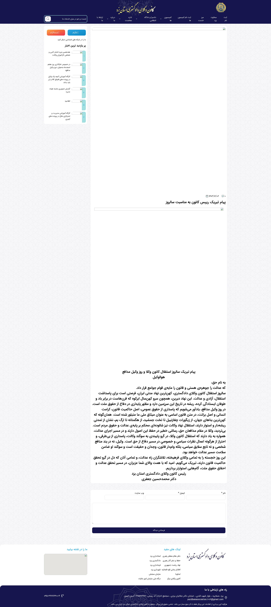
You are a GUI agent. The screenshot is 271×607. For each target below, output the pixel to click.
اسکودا (177, 574)
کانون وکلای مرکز (173, 578)
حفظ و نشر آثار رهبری (171, 560)
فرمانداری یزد (155, 565)
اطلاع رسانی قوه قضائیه (171, 569)
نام (223, 493)
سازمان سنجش (155, 574)
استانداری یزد (155, 556)
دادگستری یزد (155, 560)
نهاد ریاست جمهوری (172, 565)
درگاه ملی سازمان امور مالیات (149, 578)
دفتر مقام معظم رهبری (171, 556)
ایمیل (181, 493)
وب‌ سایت (139, 493)
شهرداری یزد (156, 569)
